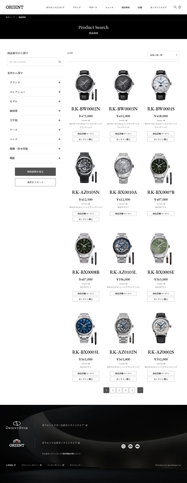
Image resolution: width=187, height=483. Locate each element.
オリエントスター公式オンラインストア (63, 425)
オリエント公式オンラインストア (59, 442)
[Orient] (14, 7)
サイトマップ (75, 465)
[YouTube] (137, 446)
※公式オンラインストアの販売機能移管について (61, 453)
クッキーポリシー (54, 465)
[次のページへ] (140, 390)
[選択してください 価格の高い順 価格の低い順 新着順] (164, 55)
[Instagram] (123, 446)
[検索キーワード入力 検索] (175, 7)
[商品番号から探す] (35, 62)
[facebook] (130, 446)
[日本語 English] (179, 7)
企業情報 (9, 465)
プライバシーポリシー (30, 465)
